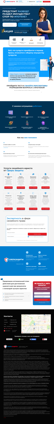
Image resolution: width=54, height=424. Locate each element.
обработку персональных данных (38, 236)
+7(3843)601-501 (5, 147)
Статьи (5, 417)
